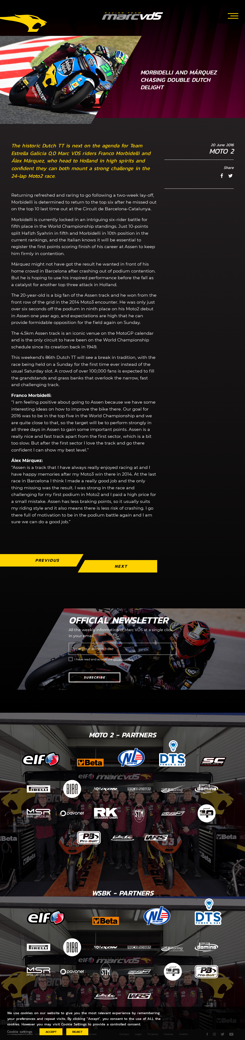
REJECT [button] (77, 1031)
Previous (47, 560)
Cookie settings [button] (19, 1031)
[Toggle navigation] (233, 15)
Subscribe (94, 677)
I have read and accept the (103, 659)
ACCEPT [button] (50, 1031)
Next (121, 566)
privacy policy (123, 659)
